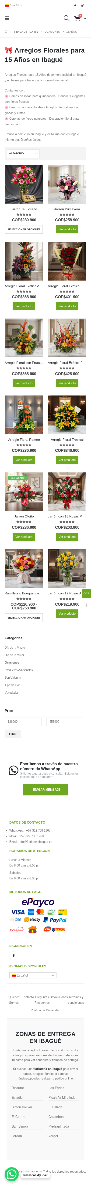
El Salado (56, 1107)
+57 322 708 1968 (38, 830)
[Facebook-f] (13, 955)
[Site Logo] (27, 18)
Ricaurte (18, 1087)
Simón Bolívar (22, 1107)
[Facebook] (75, 5)
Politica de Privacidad (45, 1010)
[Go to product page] (24, 184)
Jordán (17, 1135)
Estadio (17, 1097)
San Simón (20, 1126)
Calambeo (56, 1116)
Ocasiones (12, 662)
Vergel (53, 1135)
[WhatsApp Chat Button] (12, 1174)
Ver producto (67, 229)
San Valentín (13, 677)
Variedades (12, 692)
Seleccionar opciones (23, 229)
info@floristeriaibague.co (35, 842)
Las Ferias (56, 1087)
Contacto (28, 997)
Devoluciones (59, 997)
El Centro (18, 1116)
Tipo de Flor (12, 685)
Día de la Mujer (14, 655)
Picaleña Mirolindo (62, 1097)
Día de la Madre (15, 647)
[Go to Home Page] (6, 31)
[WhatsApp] (83, 5)
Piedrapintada (59, 1126)
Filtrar (12, 734)
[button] (8, 18)
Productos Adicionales (19, 670)
